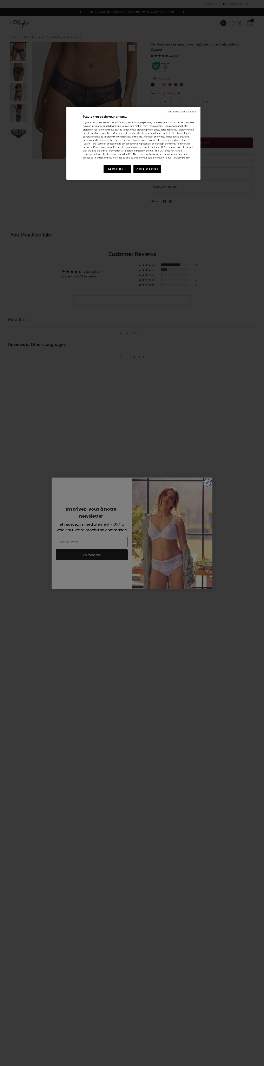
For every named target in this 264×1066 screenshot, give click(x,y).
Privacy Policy (181, 157)
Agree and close (147, 168)
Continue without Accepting (182, 111)
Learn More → (117, 168)
